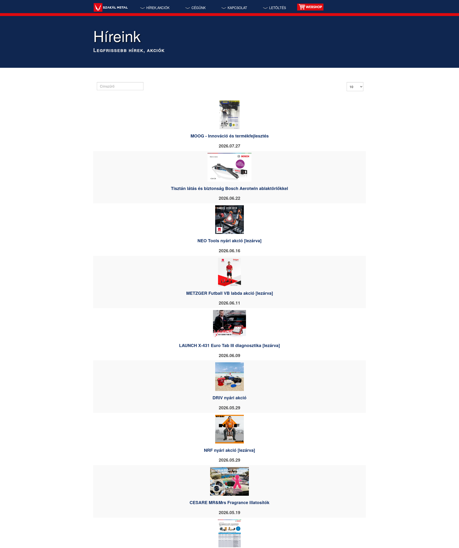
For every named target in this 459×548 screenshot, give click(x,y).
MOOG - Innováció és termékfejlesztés (230, 136)
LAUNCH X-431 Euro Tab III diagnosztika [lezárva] (229, 345)
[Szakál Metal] (110, 8)
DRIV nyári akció (229, 398)
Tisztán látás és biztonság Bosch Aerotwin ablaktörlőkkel (229, 188)
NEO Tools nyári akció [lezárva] (229, 240)
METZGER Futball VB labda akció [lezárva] (229, 293)
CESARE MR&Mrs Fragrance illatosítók (229, 502)
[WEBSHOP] (310, 6)
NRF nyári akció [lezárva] (229, 450)
